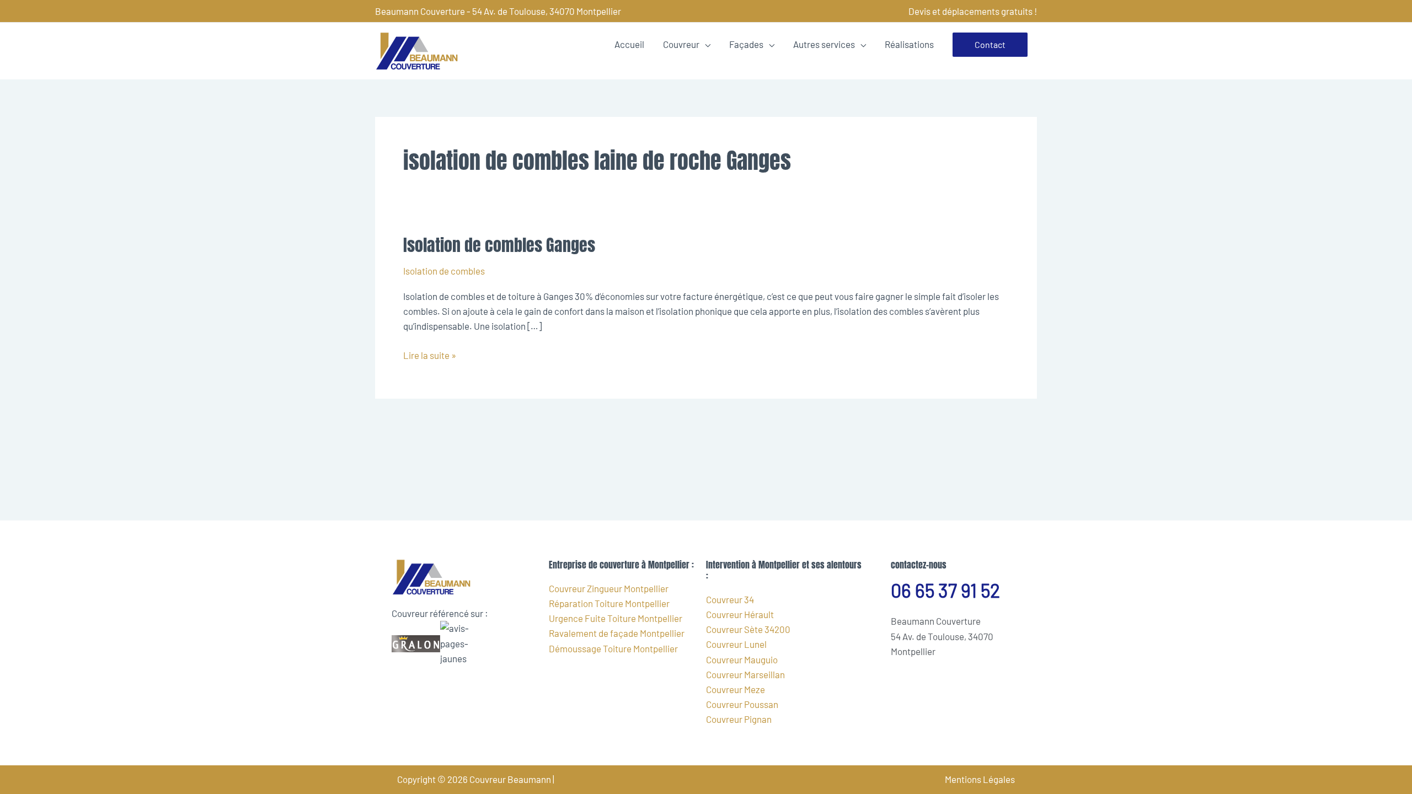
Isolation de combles (444, 270)
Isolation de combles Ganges (499, 245)
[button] (990, 45)
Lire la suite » (429, 354)
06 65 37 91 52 (945, 590)
